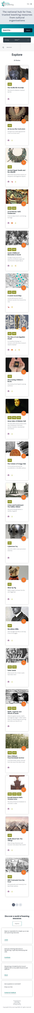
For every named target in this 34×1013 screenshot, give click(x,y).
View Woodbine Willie (17, 626)
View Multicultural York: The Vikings (17, 836)
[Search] (28, 30)
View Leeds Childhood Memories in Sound (17, 251)
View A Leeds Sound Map (17, 293)
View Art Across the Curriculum (17, 126)
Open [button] (7, 47)
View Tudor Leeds (17, 667)
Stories (17, 40)
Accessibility (17, 1000)
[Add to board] (23, 79)
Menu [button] (28, 4)
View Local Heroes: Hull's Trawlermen (17, 208)
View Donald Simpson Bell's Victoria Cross (17, 794)
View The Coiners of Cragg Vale (17, 461)
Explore (17, 923)
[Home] (7, 4)
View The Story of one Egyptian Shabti (17, 335)
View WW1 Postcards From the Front (17, 877)
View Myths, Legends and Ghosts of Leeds (17, 710)
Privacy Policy (17, 1004)
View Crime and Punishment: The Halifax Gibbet (17, 502)
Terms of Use (17, 1003)
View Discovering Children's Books (17, 377)
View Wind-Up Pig (17, 585)
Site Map (17, 1002)
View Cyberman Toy (17, 543)
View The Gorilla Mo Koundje (17, 84)
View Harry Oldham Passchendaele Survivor (17, 753)
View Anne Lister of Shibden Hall (17, 419)
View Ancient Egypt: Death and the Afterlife (17, 167)
